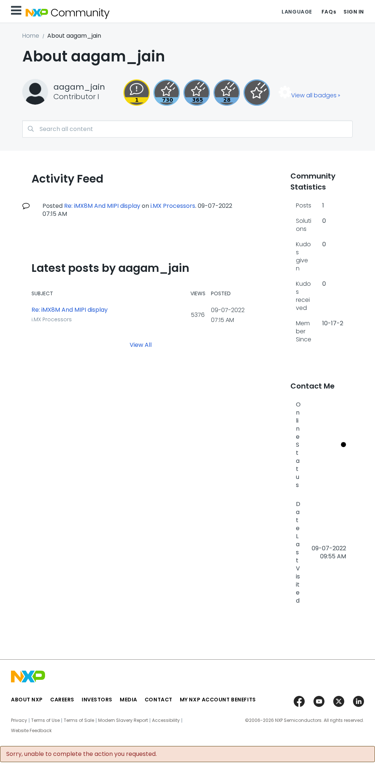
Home (30, 35)
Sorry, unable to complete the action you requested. (81, 754)
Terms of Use (45, 720)
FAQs (329, 11)
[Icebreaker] (136, 92)
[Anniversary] (196, 92)
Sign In (354, 11)
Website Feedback (31, 730)
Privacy (19, 720)
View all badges (314, 95)
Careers (62, 699)
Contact (158, 699)
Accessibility (166, 720)
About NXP (27, 699)
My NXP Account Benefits (218, 699)
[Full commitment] (166, 92)
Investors (97, 699)
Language (297, 11)
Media (128, 699)
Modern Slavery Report (123, 720)
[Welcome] (257, 92)
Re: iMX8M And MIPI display (102, 206)
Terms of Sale (79, 720)
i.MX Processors (173, 206)
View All (141, 344)
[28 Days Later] (227, 92)
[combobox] (187, 129)
